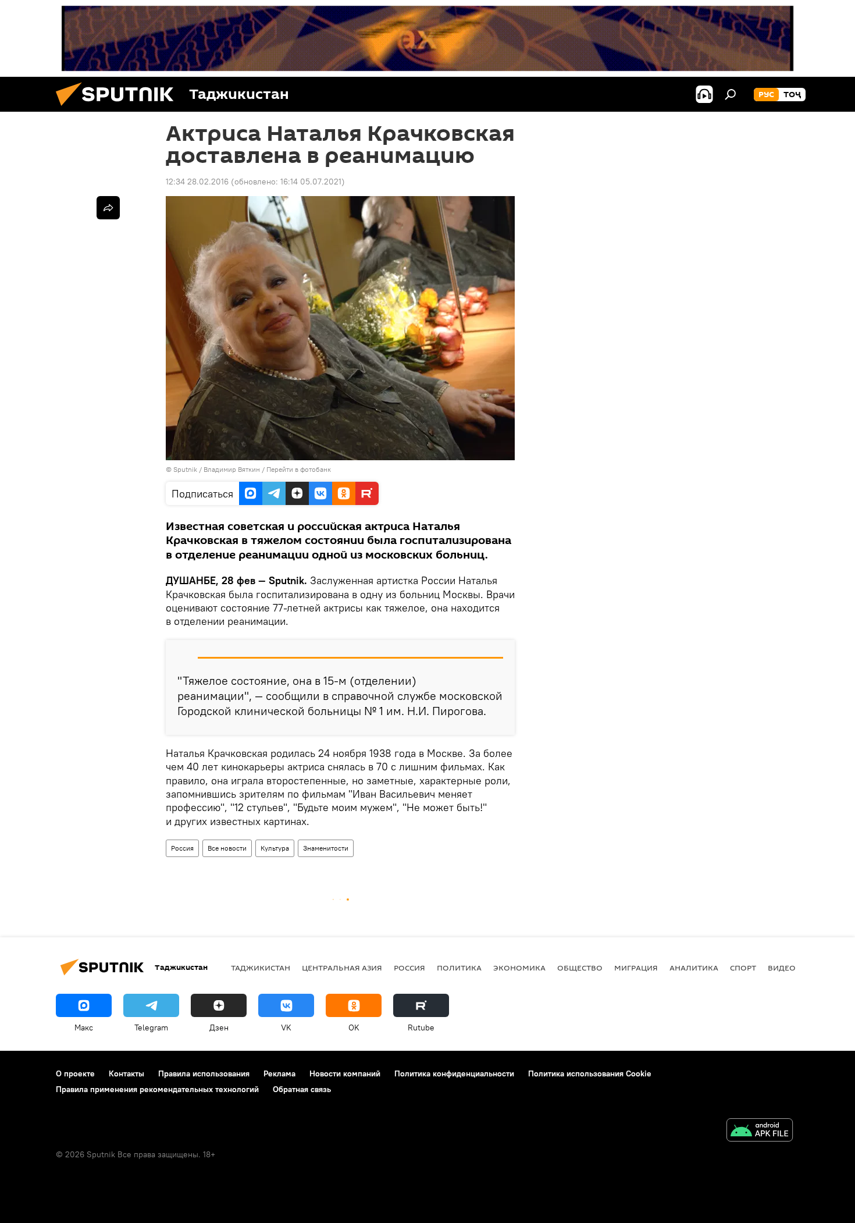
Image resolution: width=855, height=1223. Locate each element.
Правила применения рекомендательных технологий (157, 1089)
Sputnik (186, 469)
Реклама (279, 1073)
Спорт (743, 967)
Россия (182, 848)
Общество (580, 967)
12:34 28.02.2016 (197, 181)
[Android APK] (759, 1131)
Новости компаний (344, 1073)
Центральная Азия (342, 967)
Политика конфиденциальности (454, 1073)
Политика (459, 967)
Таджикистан (260, 967)
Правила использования (204, 1073)
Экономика (519, 967)
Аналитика (693, 967)
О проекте (75, 1073)
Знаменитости (325, 848)
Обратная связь (302, 1089)
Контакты (126, 1073)
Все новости (227, 848)
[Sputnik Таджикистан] (119, 109)
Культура (275, 848)
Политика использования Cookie (589, 1073)
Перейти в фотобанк (298, 469)
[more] (108, 207)
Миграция (636, 967)
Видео (782, 967)
